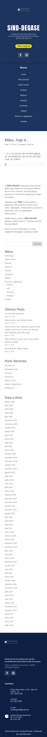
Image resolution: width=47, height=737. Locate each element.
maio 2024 (9, 483)
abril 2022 (8, 554)
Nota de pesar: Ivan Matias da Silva (18, 320)
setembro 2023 (11, 510)
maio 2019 (9, 599)
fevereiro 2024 (10, 495)
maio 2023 (9, 524)
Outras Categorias (12, 384)
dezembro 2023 (11, 498)
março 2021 (9, 577)
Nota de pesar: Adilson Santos (16, 348)
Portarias (10, 296)
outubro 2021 (10, 565)
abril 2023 (8, 528)
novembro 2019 (11, 588)
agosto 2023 (10, 513)
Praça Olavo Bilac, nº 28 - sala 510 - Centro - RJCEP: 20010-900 (24, 692)
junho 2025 (9, 439)
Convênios (9, 274)
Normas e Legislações (13, 282)
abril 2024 (8, 487)
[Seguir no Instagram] (26, 55)
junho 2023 (9, 521)
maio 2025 (9, 442)
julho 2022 (9, 551)
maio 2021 (9, 569)
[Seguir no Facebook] (20, 55)
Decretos (10, 292)
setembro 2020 (11, 584)
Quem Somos (10, 259)
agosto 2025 (10, 431)
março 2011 (9, 621)
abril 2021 (8, 573)
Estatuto (8, 263)
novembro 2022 (11, 547)
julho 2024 (9, 476)
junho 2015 (9, 618)
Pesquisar (37, 244)
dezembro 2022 (11, 543)
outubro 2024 (10, 465)
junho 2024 (9, 480)
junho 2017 (9, 614)
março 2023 (9, 532)
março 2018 (9, 603)
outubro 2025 (10, 427)
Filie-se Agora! (23, 46)
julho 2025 (9, 435)
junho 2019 (9, 595)
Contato (8, 299)
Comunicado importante (14, 313)
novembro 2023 (11, 502)
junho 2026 (9, 409)
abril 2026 (8, 416)
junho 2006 (9, 625)
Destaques (22, 144)
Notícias (30, 144)
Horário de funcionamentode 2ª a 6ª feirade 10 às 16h (20, 717)
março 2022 (9, 558)
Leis (8, 288)
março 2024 (9, 491)
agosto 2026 (10, 401)
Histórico (8, 267)
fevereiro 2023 (10, 536)
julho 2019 (9, 592)
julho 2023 (9, 517)
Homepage (9, 255)
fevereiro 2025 (10, 454)
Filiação (8, 278)
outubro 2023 (10, 506)
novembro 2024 (11, 461)
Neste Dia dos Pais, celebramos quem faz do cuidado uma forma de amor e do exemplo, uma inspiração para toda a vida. (22, 329)
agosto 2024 (10, 472)
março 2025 (9, 450)
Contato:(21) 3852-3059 (16, 700)
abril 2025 (8, 446)
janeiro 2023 (9, 539)
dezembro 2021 (11, 562)
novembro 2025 (11, 424)
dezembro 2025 (11, 420)
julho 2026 (9, 405)
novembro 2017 (11, 606)
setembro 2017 (11, 610)
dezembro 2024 (11, 457)
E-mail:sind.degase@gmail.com (19, 709)
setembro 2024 (11, 469)
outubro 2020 (10, 580)
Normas (10, 284)
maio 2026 (9, 413)
